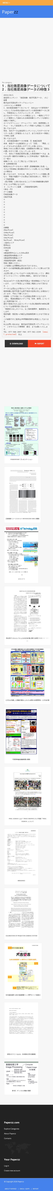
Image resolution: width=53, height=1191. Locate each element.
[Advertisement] (26, 50)
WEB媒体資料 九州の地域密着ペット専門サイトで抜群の (23, 995)
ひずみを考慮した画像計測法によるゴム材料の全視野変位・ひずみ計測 (27, 700)
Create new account (12, 1170)
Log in (6, 1166)
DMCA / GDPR (24, 1189)
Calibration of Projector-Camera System (21, 936)
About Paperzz (10, 1133)
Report (40, 343)
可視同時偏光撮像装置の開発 (21, 759)
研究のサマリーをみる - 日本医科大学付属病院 (21, 1054)
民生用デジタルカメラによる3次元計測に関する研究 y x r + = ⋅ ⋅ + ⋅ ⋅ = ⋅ (27, 639)
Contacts (7, 1138)
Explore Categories (11, 1129)
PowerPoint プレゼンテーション (21, 459)
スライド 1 (21, 579)
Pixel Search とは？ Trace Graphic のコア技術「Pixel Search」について (27, 820)
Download (17, 343)
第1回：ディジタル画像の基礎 (21, 1091)
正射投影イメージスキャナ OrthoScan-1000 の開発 (22, 519)
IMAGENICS (21, 881)
